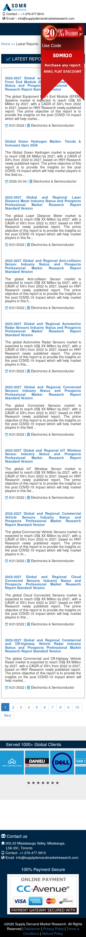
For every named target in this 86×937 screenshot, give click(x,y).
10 (77, 707)
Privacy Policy (53, 928)
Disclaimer (32, 928)
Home (5, 43)
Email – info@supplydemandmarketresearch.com (40, 18)
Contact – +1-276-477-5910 (25, 13)
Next (7, 715)
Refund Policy (52, 933)
